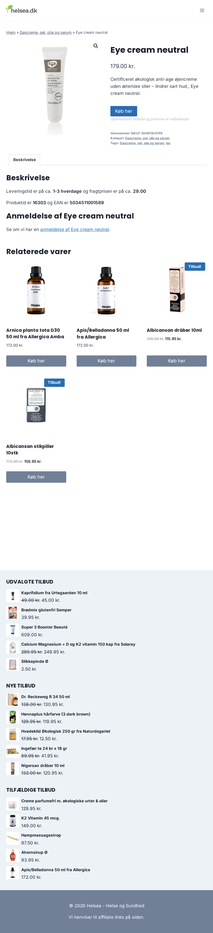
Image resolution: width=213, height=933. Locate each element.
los (168, 143)
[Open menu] (202, 10)
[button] (96, 46)
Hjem (11, 32)
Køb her (123, 111)
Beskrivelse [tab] (24, 159)
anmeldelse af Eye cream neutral (74, 229)
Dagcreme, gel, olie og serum (46, 32)
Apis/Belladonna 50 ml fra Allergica (103, 333)
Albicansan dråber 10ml (174, 330)
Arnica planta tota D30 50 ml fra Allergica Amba (35, 333)
